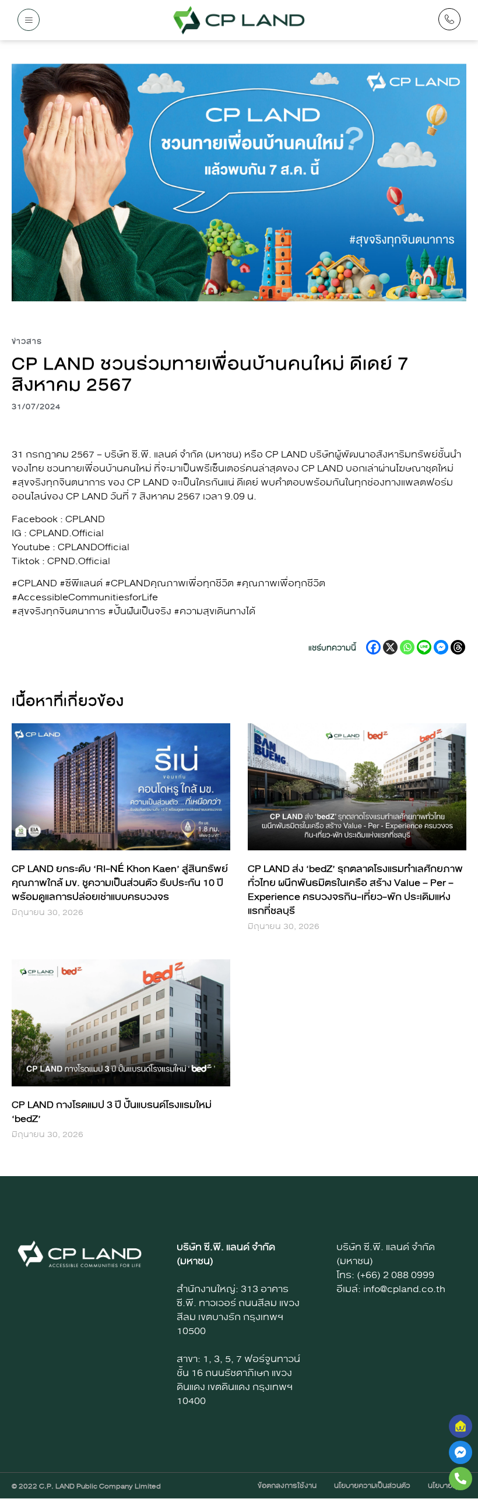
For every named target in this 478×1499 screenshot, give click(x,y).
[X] (390, 647)
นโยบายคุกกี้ (447, 1485)
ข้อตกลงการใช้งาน (287, 1485)
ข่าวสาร (27, 341)
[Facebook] (373, 647)
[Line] (424, 647)
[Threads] (458, 647)
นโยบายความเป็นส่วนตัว (372, 1485)
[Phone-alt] (460, 1478)
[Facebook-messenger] (460, 1452)
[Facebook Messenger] (441, 647)
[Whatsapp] (407, 647)
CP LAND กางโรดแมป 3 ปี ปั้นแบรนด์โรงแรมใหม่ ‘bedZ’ (112, 1111)
